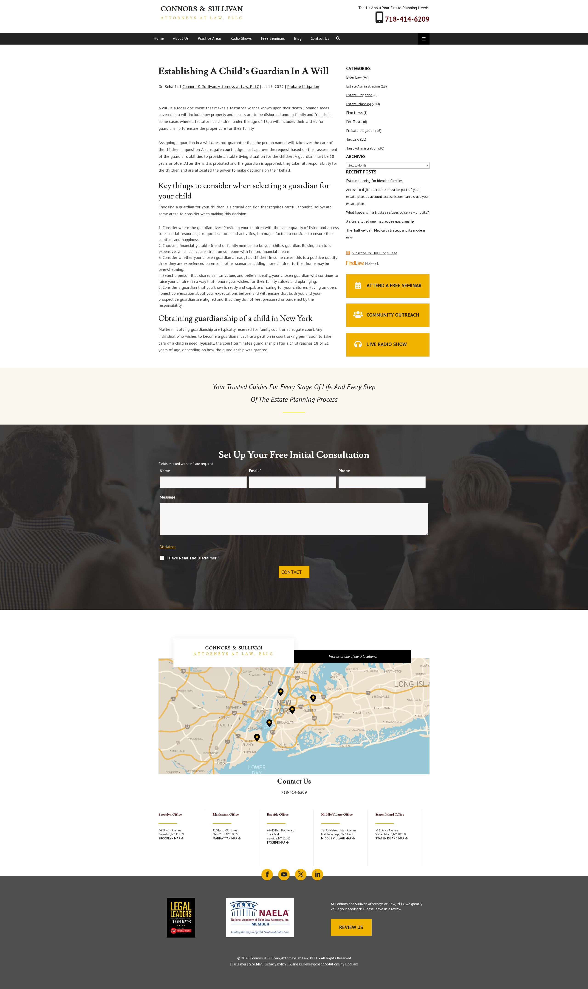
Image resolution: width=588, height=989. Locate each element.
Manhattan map (225, 838)
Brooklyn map (169, 838)
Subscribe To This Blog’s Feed (374, 253)
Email (255, 470)
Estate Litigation (359, 95)
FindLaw (351, 964)
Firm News (354, 112)
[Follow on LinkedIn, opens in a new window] (317, 874)
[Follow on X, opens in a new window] (300, 874)
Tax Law (352, 139)
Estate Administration (363, 86)
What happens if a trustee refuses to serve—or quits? (387, 212)
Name (165, 470)
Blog (298, 38)
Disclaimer (168, 546)
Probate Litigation (303, 86)
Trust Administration (361, 148)
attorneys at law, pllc (234, 654)
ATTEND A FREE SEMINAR (394, 285)
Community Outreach (393, 315)
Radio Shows (241, 38)
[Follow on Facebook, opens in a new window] (267, 874)
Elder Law (354, 77)
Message (167, 497)
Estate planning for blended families (374, 180)
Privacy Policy (275, 964)
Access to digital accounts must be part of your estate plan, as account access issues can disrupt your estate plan (387, 196)
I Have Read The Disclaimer (193, 558)
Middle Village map (336, 838)
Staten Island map (390, 838)
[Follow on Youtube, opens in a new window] (284, 874)
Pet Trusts (354, 121)
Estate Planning (358, 104)
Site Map (256, 964)
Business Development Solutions (314, 964)
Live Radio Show (387, 344)
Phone (344, 470)
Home (159, 38)
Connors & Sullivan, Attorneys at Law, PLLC (220, 86)
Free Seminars (273, 38)
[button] (583, 955)
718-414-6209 (407, 18)
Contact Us (320, 38)
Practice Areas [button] (209, 38)
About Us (181, 38)
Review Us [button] (351, 927)
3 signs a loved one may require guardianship (380, 221)
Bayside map (276, 842)
